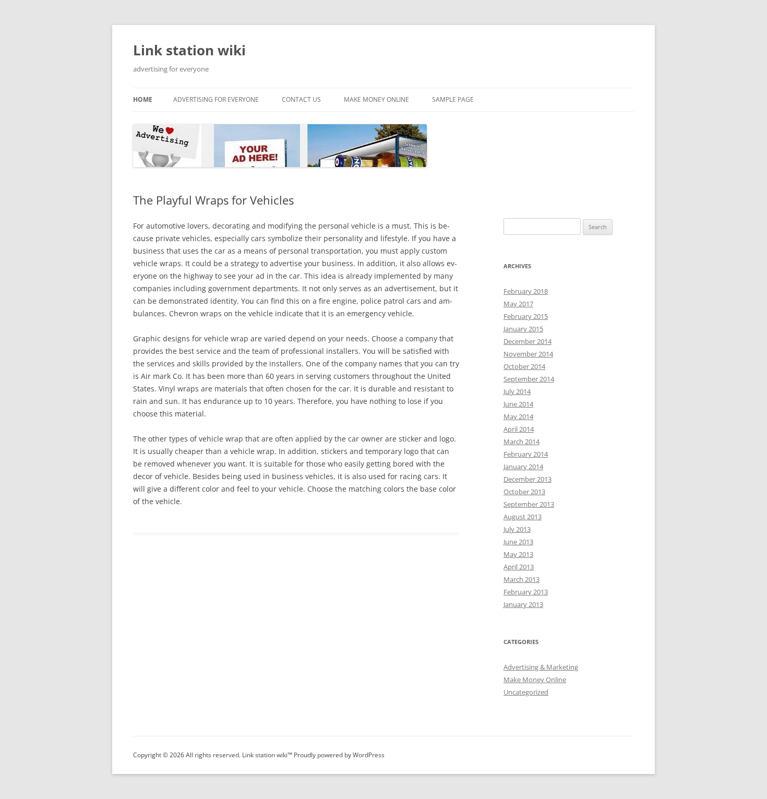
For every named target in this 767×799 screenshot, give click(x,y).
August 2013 (523, 516)
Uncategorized (526, 692)
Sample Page (453, 99)
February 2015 (526, 316)
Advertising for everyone (216, 99)
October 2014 (524, 366)
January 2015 (523, 328)
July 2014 (517, 391)
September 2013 (529, 504)
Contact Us (301, 99)
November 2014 (528, 354)
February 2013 (526, 592)
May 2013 (518, 554)
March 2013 (522, 579)
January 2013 (523, 604)
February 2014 (526, 454)
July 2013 (517, 529)
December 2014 (528, 341)
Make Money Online (376, 99)
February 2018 (526, 291)
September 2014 (529, 379)
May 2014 (518, 416)
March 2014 (522, 441)
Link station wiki (189, 50)
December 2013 (528, 479)
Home (142, 99)
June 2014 (518, 404)
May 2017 (518, 303)
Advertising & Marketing (541, 667)
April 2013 (519, 566)
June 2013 (518, 541)
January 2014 (523, 466)
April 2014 (519, 429)
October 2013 (524, 491)
